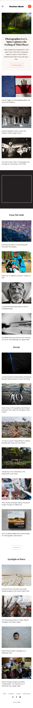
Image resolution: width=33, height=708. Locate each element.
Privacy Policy (26, 693)
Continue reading (16, 65)
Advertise (11, 693)
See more (16, 547)
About (4, 693)
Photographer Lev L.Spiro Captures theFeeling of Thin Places (17, 41)
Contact (18, 693)
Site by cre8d (16, 702)
